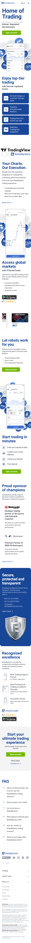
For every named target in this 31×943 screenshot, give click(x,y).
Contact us (15, 763)
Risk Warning (5, 889)
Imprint (4, 893)
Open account (11, 33)
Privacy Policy (5, 886)
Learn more (6, 562)
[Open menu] (28, 3)
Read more (6, 202)
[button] (11, 3)
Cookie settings (6, 896)
